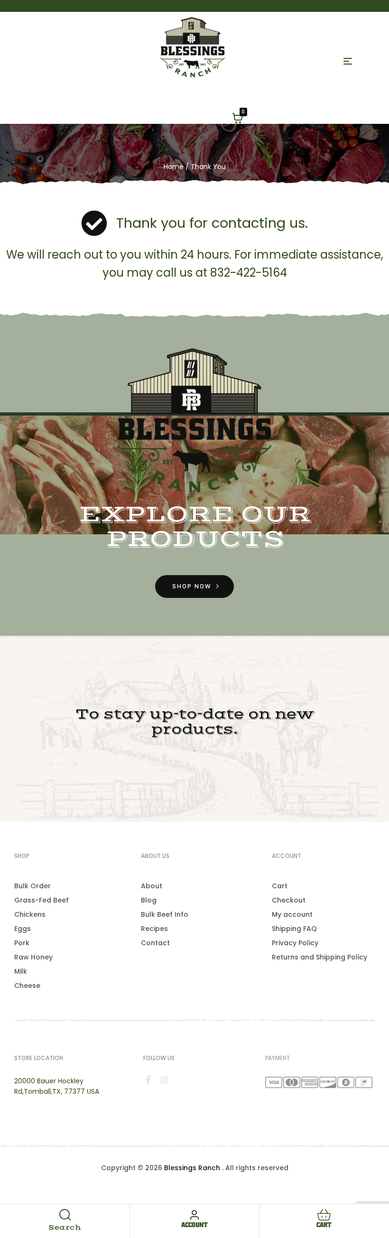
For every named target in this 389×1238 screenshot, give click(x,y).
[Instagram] (165, 1079)
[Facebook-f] (148, 1079)
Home (174, 166)
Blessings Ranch (192, 1168)
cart (324, 1225)
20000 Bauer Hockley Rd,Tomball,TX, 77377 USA (56, 1086)
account (194, 1225)
